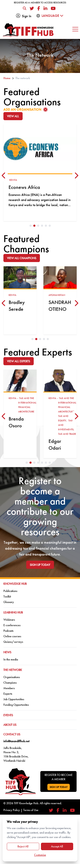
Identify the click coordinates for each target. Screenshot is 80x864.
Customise (40, 855)
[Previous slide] (4, 175)
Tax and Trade (67, 434)
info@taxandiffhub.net (16, 741)
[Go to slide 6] (50, 226)
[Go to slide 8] (53, 463)
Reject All (22, 846)
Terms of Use (30, 810)
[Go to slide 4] (42, 226)
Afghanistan (57, 295)
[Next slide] (76, 175)
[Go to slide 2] (34, 226)
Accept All (57, 846)
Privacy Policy (11, 810)
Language (51, 15)
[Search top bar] (24, 8)
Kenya (13, 180)
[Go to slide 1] (30, 226)
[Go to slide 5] (46, 226)
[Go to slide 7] (50, 463)
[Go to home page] (28, 30)
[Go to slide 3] (38, 226)
